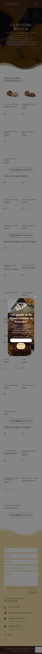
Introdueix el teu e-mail (21, 337)
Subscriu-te (21, 346)
